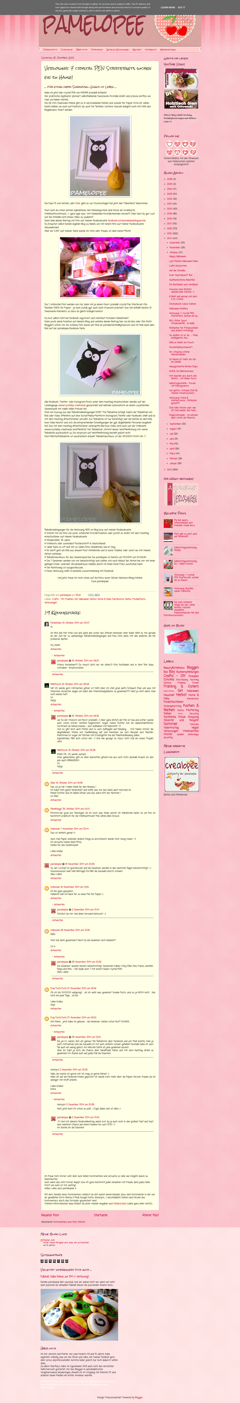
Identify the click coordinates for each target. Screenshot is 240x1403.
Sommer (170, 724)
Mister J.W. (49, 1240)
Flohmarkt (97, 50)
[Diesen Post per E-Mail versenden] (89, 595)
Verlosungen (50, 602)
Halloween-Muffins (178, 308)
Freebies (69, 599)
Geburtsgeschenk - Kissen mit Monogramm (182, 385)
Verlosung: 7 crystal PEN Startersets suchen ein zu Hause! (186, 577)
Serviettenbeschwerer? (180, 347)
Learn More (168, 7)
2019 (170, 213)
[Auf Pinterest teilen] (98, 595)
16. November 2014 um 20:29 (79, 864)
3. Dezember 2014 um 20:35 (74, 1069)
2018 (170, 218)
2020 (170, 209)
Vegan (195, 728)
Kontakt (137, 50)
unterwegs (193, 734)
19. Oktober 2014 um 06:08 (75, 684)
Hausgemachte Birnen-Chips (183, 366)
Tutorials (194, 724)
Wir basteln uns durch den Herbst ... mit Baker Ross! (183, 377)
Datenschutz (50, 50)
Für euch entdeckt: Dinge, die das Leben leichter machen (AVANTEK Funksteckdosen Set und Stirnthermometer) (181, 609)
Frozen (195, 683)
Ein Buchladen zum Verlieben (183, 284)
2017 (169, 223)
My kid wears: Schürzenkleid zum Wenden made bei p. (184, 523)
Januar (174, 463)
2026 (170, 179)
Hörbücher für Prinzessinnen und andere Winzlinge (183, 329)
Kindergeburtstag (172, 706)
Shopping (193, 717)
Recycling (194, 713)
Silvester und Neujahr (181, 720)
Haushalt (169, 695)
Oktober (174, 252)
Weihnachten (191, 731)
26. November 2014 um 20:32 (86, 962)
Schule (182, 717)
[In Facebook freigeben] (96, 595)
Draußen (194, 676)
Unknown (55, 829)
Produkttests (139, 599)
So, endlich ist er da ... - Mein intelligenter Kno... (183, 337)
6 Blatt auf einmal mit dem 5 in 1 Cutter (183, 298)
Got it (181, 7)
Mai (172, 443)
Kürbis (128, 599)
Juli (172, 434)
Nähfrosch (55, 684)
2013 (169, 469)
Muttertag (192, 710)
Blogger (139, 1397)
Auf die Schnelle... (177, 270)
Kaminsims (118, 599)
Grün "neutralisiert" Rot (180, 275)
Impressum (151, 50)
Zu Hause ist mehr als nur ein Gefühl (182, 361)
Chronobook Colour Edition (182, 304)
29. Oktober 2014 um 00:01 (76, 809)
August (174, 429)
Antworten (55, 649)
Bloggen (193, 667)
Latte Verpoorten (178, 266)
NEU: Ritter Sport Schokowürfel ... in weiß (181, 322)
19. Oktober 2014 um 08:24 (85, 660)
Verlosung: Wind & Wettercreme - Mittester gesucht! (183, 400)
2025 (170, 184)
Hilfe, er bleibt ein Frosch (181, 342)
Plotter (180, 714)
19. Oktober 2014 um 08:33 (85, 716)
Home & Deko (104, 599)
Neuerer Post (50, 1215)
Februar (174, 458)
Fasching (194, 679)
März (173, 453)
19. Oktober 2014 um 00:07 (76, 623)
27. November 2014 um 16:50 (81, 1017)
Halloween (84, 599)
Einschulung (182, 679)
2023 (170, 194)
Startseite (66, 50)
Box (166, 672)
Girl (76, 599)
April (172, 448)
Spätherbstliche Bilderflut (182, 280)
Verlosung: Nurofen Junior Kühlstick (183, 590)
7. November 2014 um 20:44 (75, 829)
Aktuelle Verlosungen (118, 50)
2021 (169, 204)
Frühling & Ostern (181, 686)
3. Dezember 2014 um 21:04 (85, 909)
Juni (172, 439)
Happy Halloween (177, 256)
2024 (170, 189)
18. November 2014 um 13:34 (75, 887)
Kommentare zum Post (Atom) (69, 1222)
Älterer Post (150, 1215)
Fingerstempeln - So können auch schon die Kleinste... (183, 416)
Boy (172, 671)
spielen (180, 734)
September (176, 424)
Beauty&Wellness (174, 668)
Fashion (167, 683)
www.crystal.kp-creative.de (72, 405)
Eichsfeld (169, 680)
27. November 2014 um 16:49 (81, 988)
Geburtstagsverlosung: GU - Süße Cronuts (185, 563)
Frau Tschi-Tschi (58, 988)
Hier (78, 203)
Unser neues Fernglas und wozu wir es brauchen (66, 1242)
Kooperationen (168, 50)
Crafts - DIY (58, 599)
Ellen (52, 783)
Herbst (93, 599)
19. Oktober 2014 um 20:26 (82, 750)
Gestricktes (169, 691)
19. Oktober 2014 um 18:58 (69, 783)
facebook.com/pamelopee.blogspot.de (126, 220)
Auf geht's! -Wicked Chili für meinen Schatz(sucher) (183, 392)
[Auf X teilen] (94, 595)
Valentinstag (171, 728)
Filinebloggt (56, 809)
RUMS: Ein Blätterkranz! (181, 371)
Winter (168, 734)
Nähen (167, 714)
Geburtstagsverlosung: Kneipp (185, 549)
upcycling (168, 737)
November (175, 247)
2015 (170, 233)
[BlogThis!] (91, 595)
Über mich (81, 50)
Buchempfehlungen (187, 672)
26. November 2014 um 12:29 (75, 930)
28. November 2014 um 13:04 (86, 1037)
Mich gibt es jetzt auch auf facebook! (185, 535)
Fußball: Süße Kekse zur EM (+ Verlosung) (65, 1277)
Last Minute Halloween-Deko (183, 261)
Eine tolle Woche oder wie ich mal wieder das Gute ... (183, 409)
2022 (170, 199)
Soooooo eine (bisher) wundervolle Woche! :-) (181, 291)
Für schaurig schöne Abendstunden (179, 353)
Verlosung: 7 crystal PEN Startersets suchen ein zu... (183, 315)
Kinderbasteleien (173, 702)
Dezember (175, 242)
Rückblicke (170, 717)
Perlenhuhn (56, 623)
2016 (170, 228)
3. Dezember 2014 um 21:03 (85, 1117)
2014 (169, 238)
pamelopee (62, 660)
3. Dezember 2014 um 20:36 (80, 1104)
